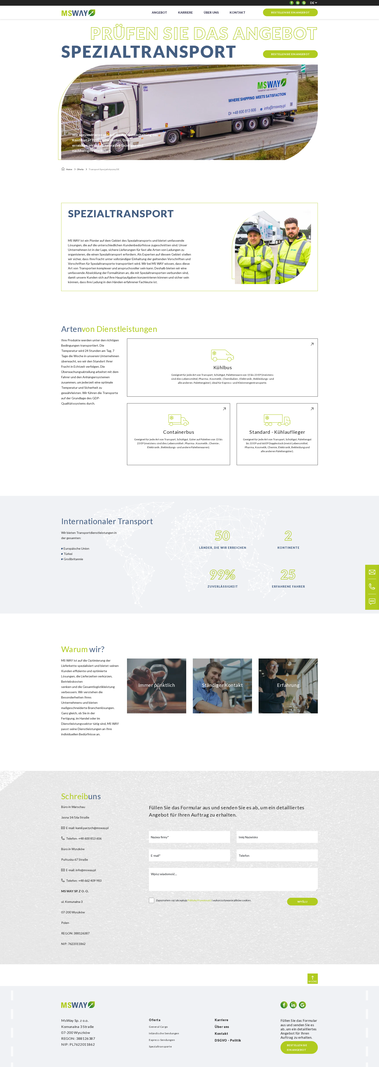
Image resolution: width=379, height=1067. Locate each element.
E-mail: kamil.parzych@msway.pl (87, 828)
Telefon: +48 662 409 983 (84, 880)
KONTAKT (237, 12)
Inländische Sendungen (164, 1033)
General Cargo (158, 1026)
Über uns (222, 1027)
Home (69, 169)
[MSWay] (78, 12)
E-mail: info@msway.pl (81, 870)
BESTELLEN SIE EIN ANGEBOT (290, 12)
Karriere (222, 1020)
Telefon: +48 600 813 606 (84, 838)
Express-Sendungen (162, 1040)
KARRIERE (185, 12)
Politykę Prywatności (199, 900)
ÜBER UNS (211, 12)
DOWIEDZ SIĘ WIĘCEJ (222, 392)
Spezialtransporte (160, 1046)
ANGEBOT (159, 12)
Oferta (80, 169)
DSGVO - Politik (228, 1040)
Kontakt (221, 1033)
